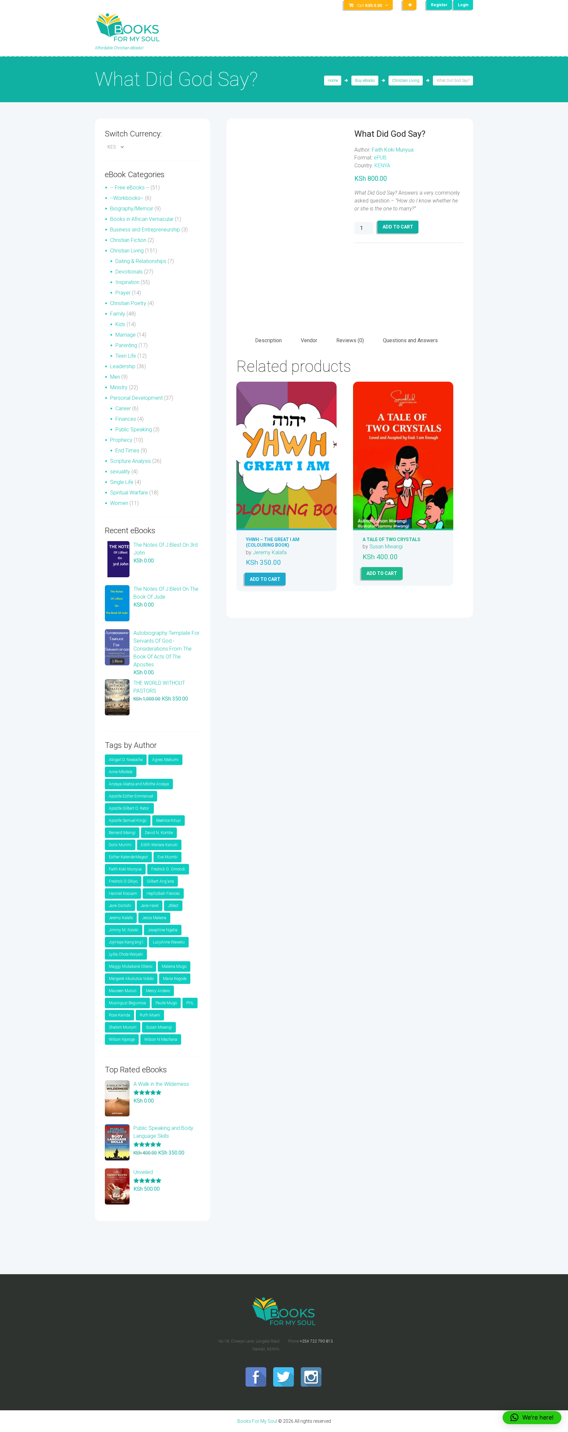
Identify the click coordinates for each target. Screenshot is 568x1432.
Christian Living (405, 80)
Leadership (122, 366)
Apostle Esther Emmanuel (131, 796)
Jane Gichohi (120, 905)
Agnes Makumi (165, 759)
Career (123, 408)
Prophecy (121, 440)
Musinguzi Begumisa (127, 1003)
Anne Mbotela (120, 772)
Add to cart (398, 226)
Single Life (121, 482)
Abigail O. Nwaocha (126, 759)
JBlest (173, 905)
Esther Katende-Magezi (128, 857)
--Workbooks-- (127, 198)
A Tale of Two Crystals (391, 539)
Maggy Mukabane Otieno (130, 966)
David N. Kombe (159, 832)
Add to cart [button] (265, 579)
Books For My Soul (257, 1421)
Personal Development (136, 398)
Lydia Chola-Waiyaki (126, 954)
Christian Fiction (128, 240)
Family (117, 314)
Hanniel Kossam (123, 893)
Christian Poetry (128, 303)
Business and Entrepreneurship (145, 230)
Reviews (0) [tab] (350, 340)
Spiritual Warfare (129, 492)
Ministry (119, 387)
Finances (125, 419)
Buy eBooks (365, 80)
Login (463, 5)
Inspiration (127, 282)
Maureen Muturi (122, 991)
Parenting (126, 345)
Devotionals (129, 272)
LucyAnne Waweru (169, 942)
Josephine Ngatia (163, 930)
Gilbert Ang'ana (160, 881)
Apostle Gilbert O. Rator (129, 808)
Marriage (125, 335)
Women (119, 503)
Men (115, 377)
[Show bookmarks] (409, 5)
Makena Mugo (174, 966)
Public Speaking (133, 429)
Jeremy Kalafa (270, 552)
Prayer (122, 293)
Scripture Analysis (130, 461)
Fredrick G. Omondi (168, 869)
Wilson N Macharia (160, 1039)
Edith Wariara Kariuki (159, 845)
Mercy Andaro (158, 991)
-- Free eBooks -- (129, 187)
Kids (120, 324)
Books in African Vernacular (142, 219)
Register (439, 5)
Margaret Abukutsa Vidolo (131, 978)
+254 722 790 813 (316, 1341)
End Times (127, 450)
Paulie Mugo (166, 1003)
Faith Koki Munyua (393, 150)
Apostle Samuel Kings (128, 820)
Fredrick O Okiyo (123, 881)
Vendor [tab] (309, 340)
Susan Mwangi (386, 546)
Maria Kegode (174, 978)
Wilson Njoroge (122, 1039)
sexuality (120, 471)
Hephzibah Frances (163, 893)
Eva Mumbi (167, 857)
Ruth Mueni (150, 1015)
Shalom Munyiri (122, 1027)
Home (333, 80)
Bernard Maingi (122, 832)
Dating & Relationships (140, 261)
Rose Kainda (119, 1015)
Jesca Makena (154, 918)
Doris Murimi (120, 845)
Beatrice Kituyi (168, 820)
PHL (190, 1003)
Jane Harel (149, 905)
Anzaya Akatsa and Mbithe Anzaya (139, 784)
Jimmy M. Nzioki (123, 930)
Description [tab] (268, 340)
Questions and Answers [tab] (410, 340)
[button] (532, 1417)
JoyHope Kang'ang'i (126, 942)
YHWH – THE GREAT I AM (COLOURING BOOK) (272, 542)
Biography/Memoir (131, 208)
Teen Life (125, 356)
